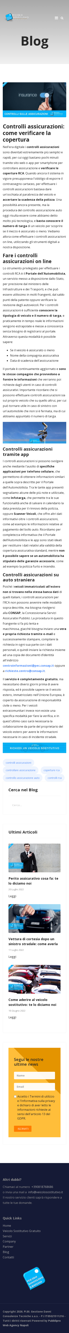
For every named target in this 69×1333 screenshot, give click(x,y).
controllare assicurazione (21, 770)
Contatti (8, 1257)
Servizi (7, 1236)
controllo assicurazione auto (23, 778)
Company (9, 1241)
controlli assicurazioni (18, 762)
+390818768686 (42, 1187)
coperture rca (52, 770)
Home (7, 1226)
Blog (6, 1252)
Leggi (12, 896)
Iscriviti (23, 1128)
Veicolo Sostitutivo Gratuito (22, 1231)
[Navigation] (56, 17)
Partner (8, 1247)
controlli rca (55, 778)
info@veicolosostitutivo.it (45, 1192)
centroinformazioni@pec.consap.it (28, 666)
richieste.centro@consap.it (25, 671)
